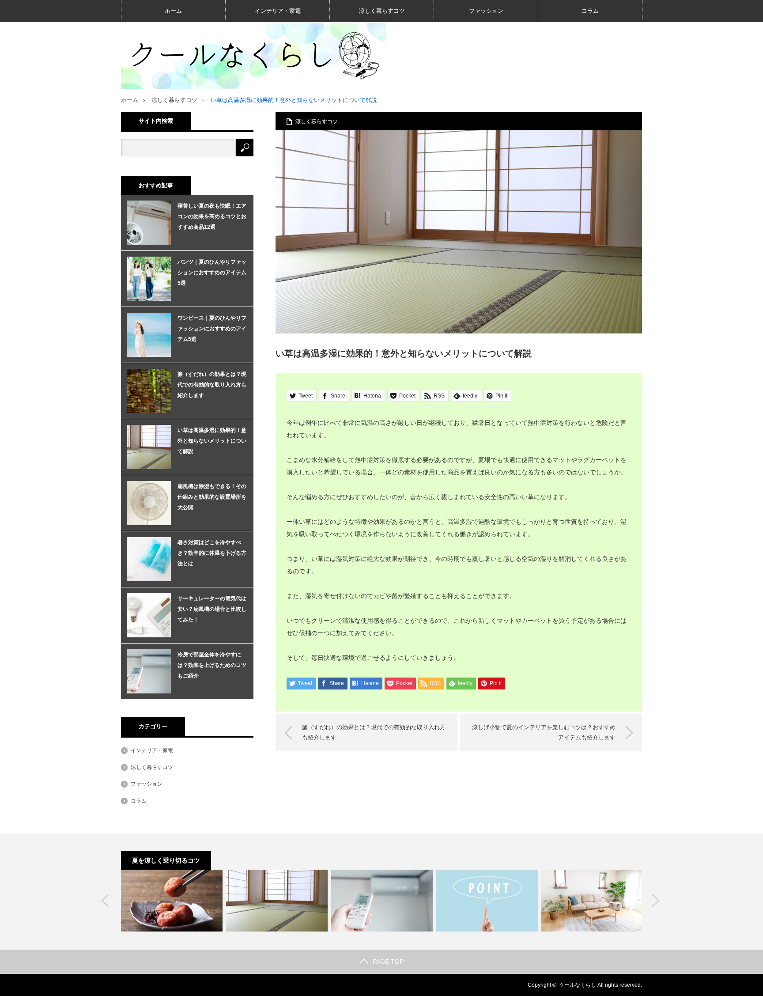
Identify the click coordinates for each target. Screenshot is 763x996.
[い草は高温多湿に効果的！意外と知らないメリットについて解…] (277, 901)
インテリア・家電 (278, 11)
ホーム (173, 11)
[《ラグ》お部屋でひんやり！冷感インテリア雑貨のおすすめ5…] (592, 901)
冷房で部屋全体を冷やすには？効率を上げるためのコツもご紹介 (212, 665)
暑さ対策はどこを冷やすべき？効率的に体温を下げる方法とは (212, 553)
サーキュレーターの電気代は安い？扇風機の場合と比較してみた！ (212, 609)
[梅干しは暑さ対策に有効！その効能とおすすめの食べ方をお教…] (172, 901)
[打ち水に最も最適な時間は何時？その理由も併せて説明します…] (487, 901)
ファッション (486, 11)
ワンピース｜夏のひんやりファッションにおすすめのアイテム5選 (212, 328)
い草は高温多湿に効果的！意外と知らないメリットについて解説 (212, 440)
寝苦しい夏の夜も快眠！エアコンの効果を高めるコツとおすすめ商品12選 (212, 216)
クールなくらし (577, 985)
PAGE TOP (388, 961)
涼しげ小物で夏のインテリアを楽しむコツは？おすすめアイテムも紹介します (544, 732)
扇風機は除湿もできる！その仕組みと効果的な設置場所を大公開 (212, 497)
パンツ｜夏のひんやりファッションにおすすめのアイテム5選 (212, 272)
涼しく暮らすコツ (382, 11)
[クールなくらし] (253, 56)
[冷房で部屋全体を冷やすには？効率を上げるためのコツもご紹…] (382, 901)
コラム (590, 11)
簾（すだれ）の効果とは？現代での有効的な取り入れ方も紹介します (374, 732)
